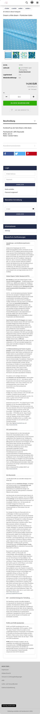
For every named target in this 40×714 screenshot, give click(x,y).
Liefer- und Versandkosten (10, 684)
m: (4, 93)
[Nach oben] (34, 710)
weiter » (20, 8)
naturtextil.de (13, 424)
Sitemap (7, 230)
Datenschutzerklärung (8, 687)
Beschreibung (9, 121)
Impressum (5, 669)
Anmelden (20, 184)
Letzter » (28, 8)
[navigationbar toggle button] (37, 2)
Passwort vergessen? (11, 192)
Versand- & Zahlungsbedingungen (12, 677)
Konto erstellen (9, 189)
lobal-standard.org (19, 423)
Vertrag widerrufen (9, 705)
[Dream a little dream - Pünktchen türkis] (20, 34)
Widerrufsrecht (6, 673)
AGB (3, 680)
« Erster (6, 8)
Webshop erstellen (13, 711)
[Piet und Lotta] (4, 2)
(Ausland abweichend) (25, 72)
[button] (6, 96)
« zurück (13, 8)
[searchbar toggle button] (26, 2)
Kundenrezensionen (11, 146)
